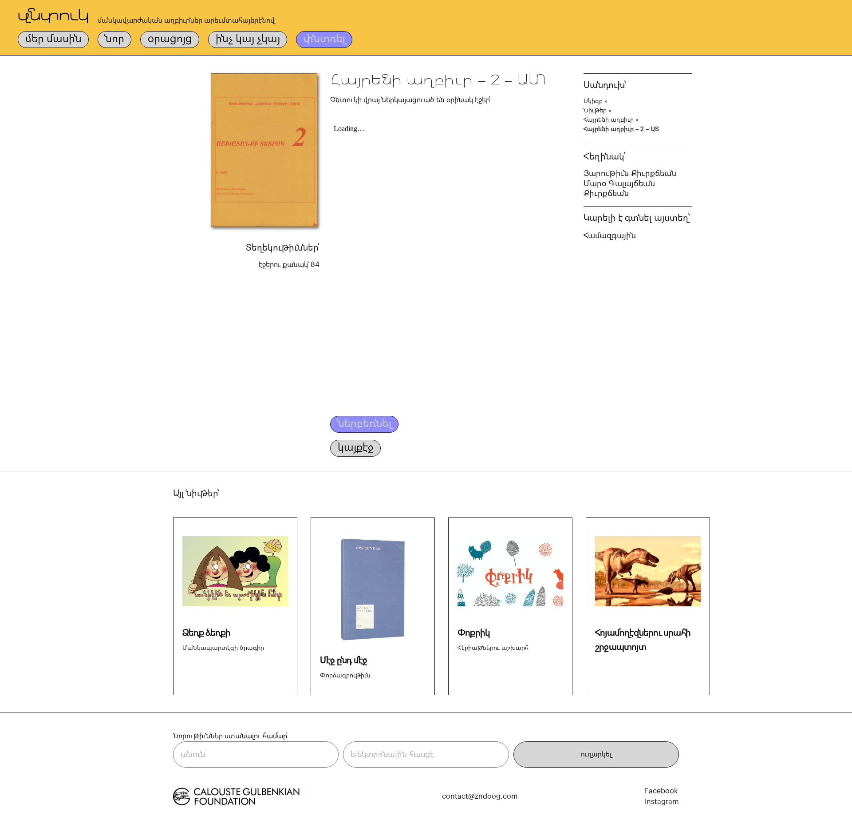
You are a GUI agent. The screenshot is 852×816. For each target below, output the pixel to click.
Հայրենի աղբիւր (609, 120)
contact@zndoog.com (480, 796)
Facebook (661, 791)
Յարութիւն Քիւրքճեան (630, 173)
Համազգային (610, 235)
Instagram (662, 801)
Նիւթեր (595, 110)
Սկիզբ (593, 101)
